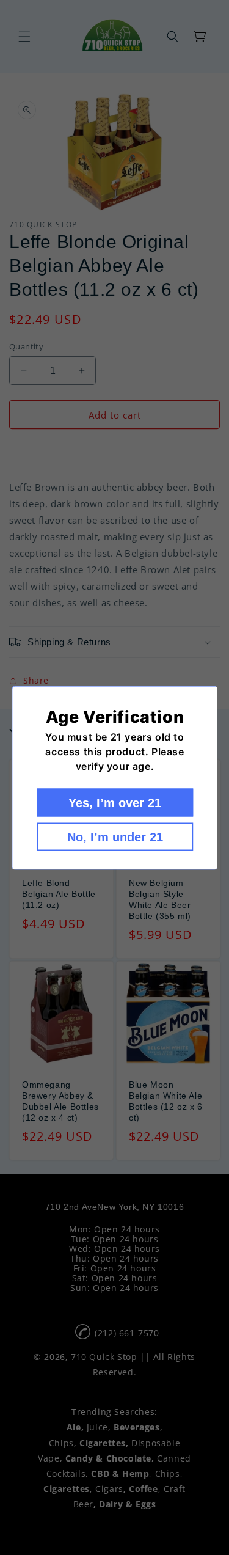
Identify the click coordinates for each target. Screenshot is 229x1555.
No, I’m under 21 (114, 836)
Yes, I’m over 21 (114, 802)
